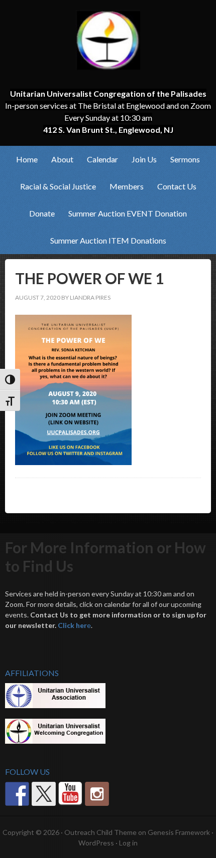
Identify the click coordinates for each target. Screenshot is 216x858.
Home (27, 159)
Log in (128, 842)
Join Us (141, 159)
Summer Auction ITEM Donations (108, 240)
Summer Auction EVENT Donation (127, 213)
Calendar (102, 159)
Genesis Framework (179, 832)
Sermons (185, 159)
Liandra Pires (90, 297)
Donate (42, 213)
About (59, 159)
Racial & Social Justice (55, 186)
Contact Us (176, 186)
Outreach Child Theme (100, 832)
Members (123, 186)
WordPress (96, 842)
